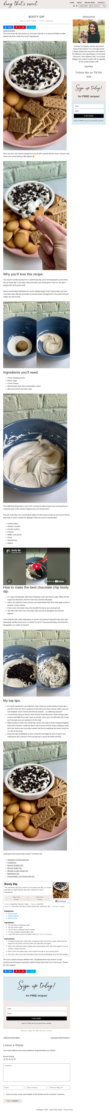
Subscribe (84, 6)
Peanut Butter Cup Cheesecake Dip (20, 876)
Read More (89, 66)
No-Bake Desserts (39, 1031)
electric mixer (12, 918)
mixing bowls (12, 913)
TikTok (88, 77)
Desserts (24, 1031)
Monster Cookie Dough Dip (17, 871)
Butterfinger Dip (13, 874)
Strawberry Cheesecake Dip (18, 860)
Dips (30, 1031)
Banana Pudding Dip (15, 865)
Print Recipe (61, 901)
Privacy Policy (68, 1109)
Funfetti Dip (11, 863)
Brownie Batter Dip (14, 868)
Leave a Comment (46, 21)
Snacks (49, 1031)
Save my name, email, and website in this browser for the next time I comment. (35, 1094)
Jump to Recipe (9, 31)
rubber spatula (13, 916)
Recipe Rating (8, 1056)
